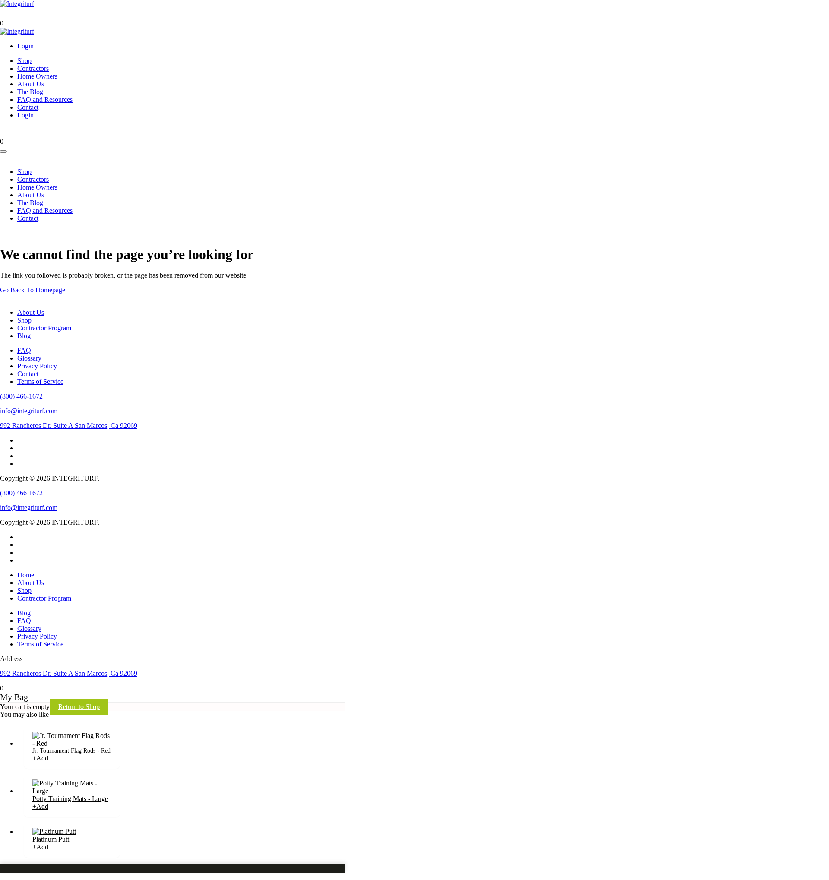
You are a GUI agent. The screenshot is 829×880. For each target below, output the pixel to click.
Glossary (29, 358)
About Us (30, 84)
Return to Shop (79, 706)
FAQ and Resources (45, 99)
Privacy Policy (37, 366)
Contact (27, 107)
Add (40, 758)
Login (25, 46)
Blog (24, 335)
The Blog (30, 91)
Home (25, 575)
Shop (24, 60)
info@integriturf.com (28, 411)
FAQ (24, 350)
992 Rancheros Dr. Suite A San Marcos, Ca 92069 (68, 425)
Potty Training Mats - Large (70, 798)
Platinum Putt (50, 839)
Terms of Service (40, 381)
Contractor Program (44, 328)
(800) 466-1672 (21, 396)
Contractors (33, 68)
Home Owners (37, 76)
